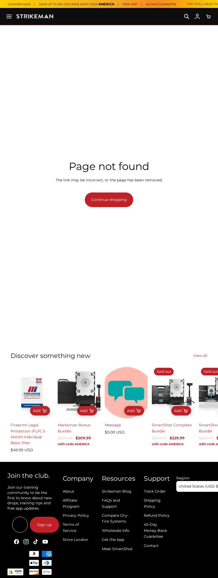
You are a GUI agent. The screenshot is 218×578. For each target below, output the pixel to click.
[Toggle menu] (9, 16)
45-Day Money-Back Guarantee (155, 530)
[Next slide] (201, 409)
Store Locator (75, 539)
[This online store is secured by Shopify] (15, 571)
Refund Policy (157, 515)
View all (200, 355)
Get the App (113, 539)
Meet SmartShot (117, 548)
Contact (151, 545)
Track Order (155, 491)
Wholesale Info (115, 530)
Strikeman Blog (116, 491)
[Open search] (186, 16)
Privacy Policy (76, 515)
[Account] (197, 16)
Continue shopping (109, 199)
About (68, 491)
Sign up (44, 524)
